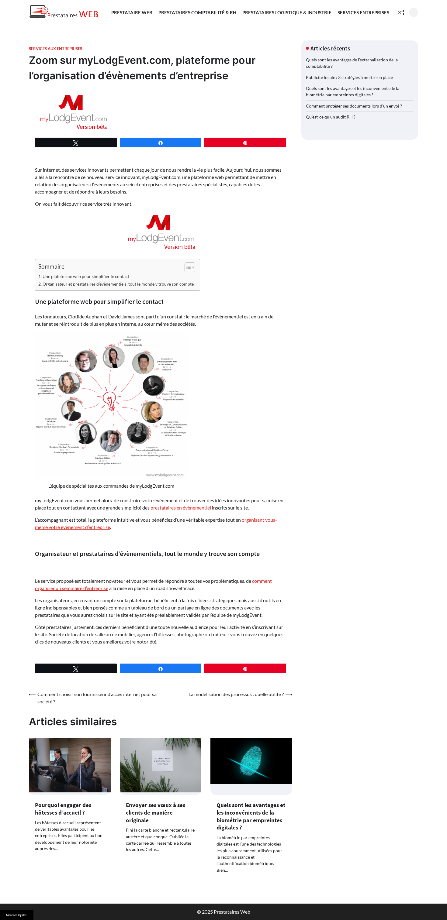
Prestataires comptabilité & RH (197, 12)
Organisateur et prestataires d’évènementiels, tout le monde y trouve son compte (118, 284)
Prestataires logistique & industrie (286, 12)
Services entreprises (363, 12)
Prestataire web (131, 12)
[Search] (413, 12)
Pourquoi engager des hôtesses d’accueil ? (63, 808)
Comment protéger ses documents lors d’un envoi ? (354, 105)
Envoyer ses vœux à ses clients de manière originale (155, 812)
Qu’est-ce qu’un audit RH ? (330, 116)
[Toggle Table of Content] (187, 267)
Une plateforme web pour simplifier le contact (86, 276)
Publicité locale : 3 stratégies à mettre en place (349, 77)
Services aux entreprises (55, 48)
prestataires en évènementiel (181, 507)
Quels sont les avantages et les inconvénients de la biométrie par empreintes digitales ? (251, 816)
